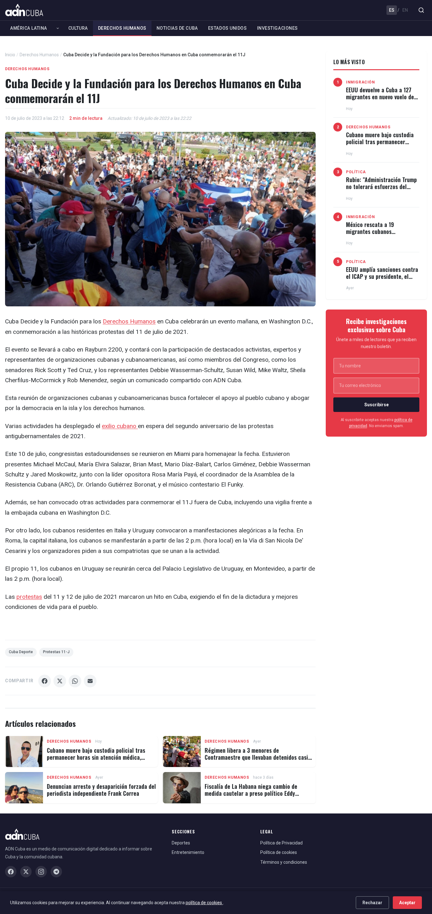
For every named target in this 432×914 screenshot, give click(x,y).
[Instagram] (41, 871)
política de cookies (204, 902)
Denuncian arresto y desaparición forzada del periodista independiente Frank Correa (101, 789)
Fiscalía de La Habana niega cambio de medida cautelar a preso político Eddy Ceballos (251, 793)
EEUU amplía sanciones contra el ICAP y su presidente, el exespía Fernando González (382, 276)
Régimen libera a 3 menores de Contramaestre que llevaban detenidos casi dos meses (256, 757)
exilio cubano (120, 426)
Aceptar (407, 902)
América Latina (28, 28)
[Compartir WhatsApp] (75, 681)
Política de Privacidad (281, 842)
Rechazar (372, 902)
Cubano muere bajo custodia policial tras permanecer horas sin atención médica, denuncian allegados (96, 757)
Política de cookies (278, 852)
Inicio (10, 54)
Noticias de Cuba (177, 28)
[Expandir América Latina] (57, 28)
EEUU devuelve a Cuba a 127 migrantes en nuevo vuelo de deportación (380, 96)
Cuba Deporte (21, 652)
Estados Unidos (227, 28)
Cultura (78, 28)
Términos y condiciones (283, 862)
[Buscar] (421, 10)
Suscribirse (376, 404)
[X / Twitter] (26, 871)
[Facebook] (10, 871)
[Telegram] (56, 871)
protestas (29, 596)
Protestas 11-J (56, 652)
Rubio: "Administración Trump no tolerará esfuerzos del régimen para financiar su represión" (381, 189)
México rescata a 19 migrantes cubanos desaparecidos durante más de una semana (382, 234)
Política (356, 172)
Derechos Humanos (122, 28)
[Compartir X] (59, 681)
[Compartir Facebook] (44, 681)
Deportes (181, 842)
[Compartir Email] (90, 681)
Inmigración (360, 82)
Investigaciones (277, 28)
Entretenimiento (188, 852)
